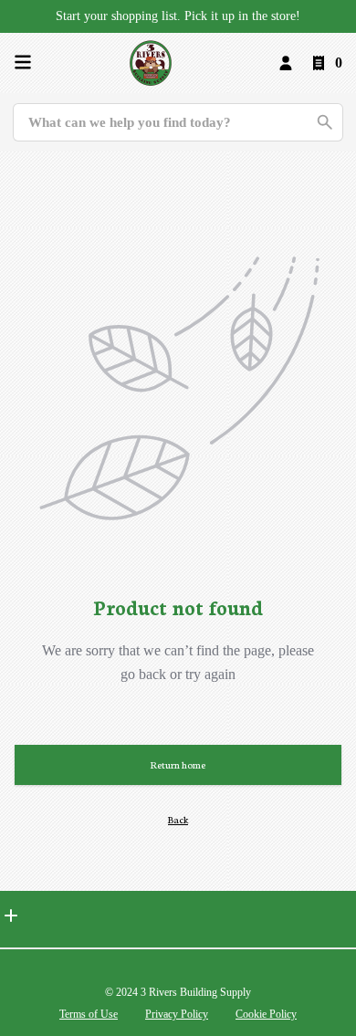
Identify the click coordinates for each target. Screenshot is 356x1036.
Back (178, 819)
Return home (178, 764)
